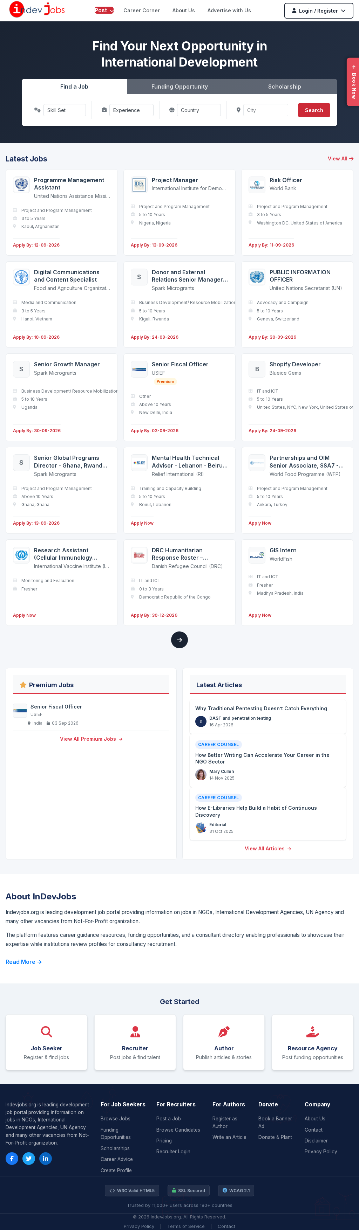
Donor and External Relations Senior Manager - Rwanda (189, 276)
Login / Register (318, 11)
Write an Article (229, 1137)
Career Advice (117, 1159)
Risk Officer (286, 180)
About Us (183, 10)
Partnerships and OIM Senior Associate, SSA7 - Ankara (304, 461)
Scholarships (115, 1148)
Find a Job (74, 86)
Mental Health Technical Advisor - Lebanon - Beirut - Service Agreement (188, 461)
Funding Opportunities (116, 1133)
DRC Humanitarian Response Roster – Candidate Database (180, 554)
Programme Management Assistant (69, 184)
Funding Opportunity (179, 86)
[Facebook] (12, 1158)
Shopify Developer (295, 364)
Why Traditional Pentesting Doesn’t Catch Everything (261, 708)
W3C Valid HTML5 (136, 1190)
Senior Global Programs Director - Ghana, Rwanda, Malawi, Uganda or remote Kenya (71, 461)
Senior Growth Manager (67, 364)
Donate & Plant (275, 1137)
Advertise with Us (229, 10)
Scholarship (284, 86)
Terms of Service (186, 1226)
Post (101, 10)
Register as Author (224, 1122)
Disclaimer (316, 1140)
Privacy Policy (321, 1151)
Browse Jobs (115, 1118)
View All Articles (265, 848)
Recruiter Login (173, 1151)
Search (314, 110)
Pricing (164, 1140)
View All (337, 158)
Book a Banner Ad (275, 1122)
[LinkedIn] (45, 1158)
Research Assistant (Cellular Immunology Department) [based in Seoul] (65, 554)
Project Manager (175, 180)
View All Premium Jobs (88, 739)
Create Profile (116, 1170)
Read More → (24, 961)
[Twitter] (28, 1158)
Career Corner (141, 10)
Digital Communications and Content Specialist (67, 276)
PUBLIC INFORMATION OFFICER (300, 276)
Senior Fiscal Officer (180, 364)
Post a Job (168, 1118)
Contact (314, 1130)
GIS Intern (283, 550)
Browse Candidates (178, 1130)
